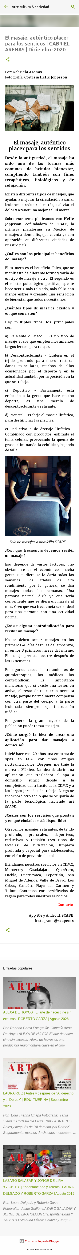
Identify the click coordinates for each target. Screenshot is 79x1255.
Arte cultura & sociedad (30, 7)
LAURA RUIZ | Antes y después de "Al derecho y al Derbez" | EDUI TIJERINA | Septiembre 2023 (38, 1100)
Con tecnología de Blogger (42, 1241)
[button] (7, 60)
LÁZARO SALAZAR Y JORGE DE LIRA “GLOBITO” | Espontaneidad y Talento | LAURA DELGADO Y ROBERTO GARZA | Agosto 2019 (38, 1187)
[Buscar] (73, 7)
